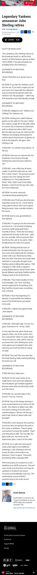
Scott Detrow (13, 29)
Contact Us (7, 539)
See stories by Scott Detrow (24, 508)
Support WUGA (9, 544)
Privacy (6, 548)
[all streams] (34, 572)
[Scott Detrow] (6, 496)
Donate (30, 3)
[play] (3, 572)
